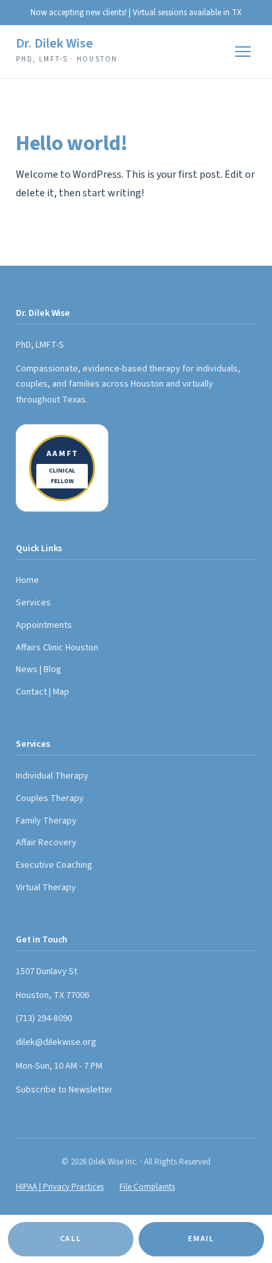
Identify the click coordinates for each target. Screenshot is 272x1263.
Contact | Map (42, 692)
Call (71, 1238)
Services (33, 602)
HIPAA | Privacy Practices (60, 1187)
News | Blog (38, 669)
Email (201, 1238)
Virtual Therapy (46, 887)
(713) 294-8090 (44, 1018)
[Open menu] (243, 51)
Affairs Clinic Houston (57, 647)
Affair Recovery (46, 842)
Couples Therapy (50, 798)
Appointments (44, 625)
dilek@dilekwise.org (56, 1042)
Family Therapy (46, 820)
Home (27, 580)
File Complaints (147, 1187)
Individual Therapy (52, 776)
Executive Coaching (54, 865)
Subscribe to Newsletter (64, 1089)
